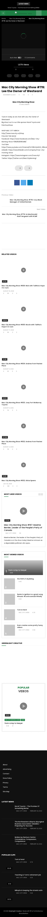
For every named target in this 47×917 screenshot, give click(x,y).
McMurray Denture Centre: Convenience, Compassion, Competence (25, 839)
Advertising (7, 769)
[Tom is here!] (9, 614)
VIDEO (22, 720)
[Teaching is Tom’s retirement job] (7, 879)
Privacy (5, 783)
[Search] (44, 13)
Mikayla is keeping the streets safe (28, 890)
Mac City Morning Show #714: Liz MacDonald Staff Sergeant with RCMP (19, 215)
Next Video (41, 209)
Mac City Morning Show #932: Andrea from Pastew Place (22, 442)
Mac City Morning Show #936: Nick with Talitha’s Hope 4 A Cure (23, 287)
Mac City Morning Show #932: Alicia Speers (19, 480)
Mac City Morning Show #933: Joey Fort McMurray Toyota (21, 403)
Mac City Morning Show (17, 18)
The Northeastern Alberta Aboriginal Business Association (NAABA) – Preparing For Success (29, 824)
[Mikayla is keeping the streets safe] (7, 895)
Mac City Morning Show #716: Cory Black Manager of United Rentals (26, 201)
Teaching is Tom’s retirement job (28, 875)
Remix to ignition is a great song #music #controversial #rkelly (30, 595)
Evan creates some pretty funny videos (30, 626)
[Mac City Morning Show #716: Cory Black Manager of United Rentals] (5, 201)
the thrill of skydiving (25, 579)
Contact (6, 774)
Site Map (6, 791)
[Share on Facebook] (17, 182)
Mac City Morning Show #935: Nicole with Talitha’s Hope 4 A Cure (22, 326)
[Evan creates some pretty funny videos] (9, 630)
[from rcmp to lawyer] (23, 567)
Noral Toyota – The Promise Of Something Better (23, 8)
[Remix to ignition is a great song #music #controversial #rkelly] (9, 599)
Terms (5, 787)
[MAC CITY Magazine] (23, 13)
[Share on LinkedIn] (30, 182)
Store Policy (7, 778)
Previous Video (7, 195)
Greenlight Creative (15, 911)
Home (4, 18)
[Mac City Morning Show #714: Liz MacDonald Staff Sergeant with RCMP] (42, 215)
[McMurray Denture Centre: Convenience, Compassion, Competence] (7, 842)
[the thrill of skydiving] (9, 583)
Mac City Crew (11, 533)
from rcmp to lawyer (17, 570)
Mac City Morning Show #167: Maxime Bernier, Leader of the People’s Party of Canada (23, 528)
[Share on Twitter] (23, 182)
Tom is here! (22, 610)
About (5, 765)
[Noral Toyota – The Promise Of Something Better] (7, 811)
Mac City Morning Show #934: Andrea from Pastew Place (22, 365)
